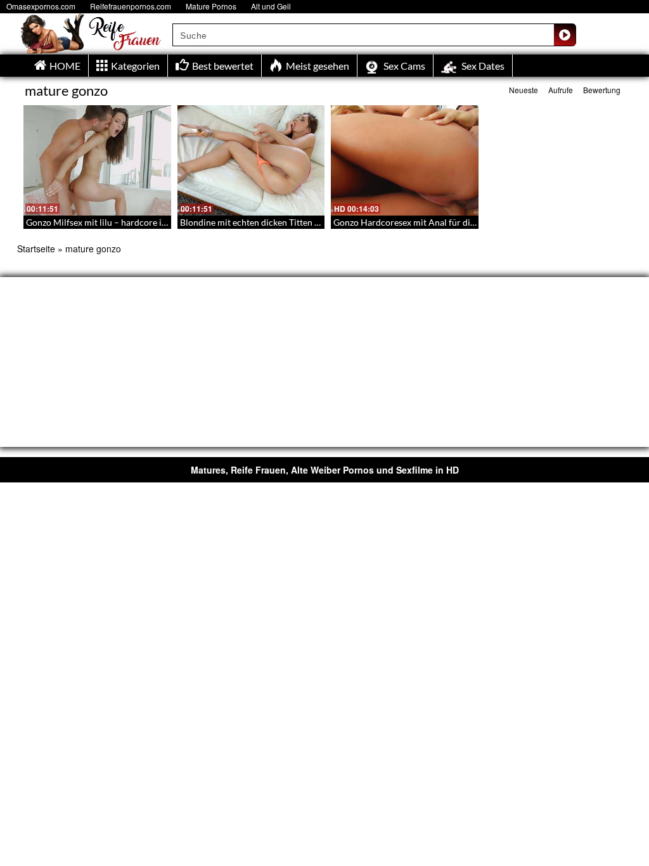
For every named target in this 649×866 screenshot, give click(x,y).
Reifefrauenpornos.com (130, 6)
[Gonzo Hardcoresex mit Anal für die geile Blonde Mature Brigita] (405, 160)
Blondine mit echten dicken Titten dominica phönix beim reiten (303, 222)
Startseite (36, 248)
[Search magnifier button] (564, 35)
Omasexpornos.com (40, 6)
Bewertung (601, 89)
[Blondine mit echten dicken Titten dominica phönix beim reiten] (251, 160)
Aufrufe (560, 89)
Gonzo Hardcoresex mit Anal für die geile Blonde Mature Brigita (458, 222)
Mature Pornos (211, 6)
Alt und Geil (271, 6)
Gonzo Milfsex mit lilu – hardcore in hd (102, 222)
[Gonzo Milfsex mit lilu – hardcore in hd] (97, 160)
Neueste (523, 89)
